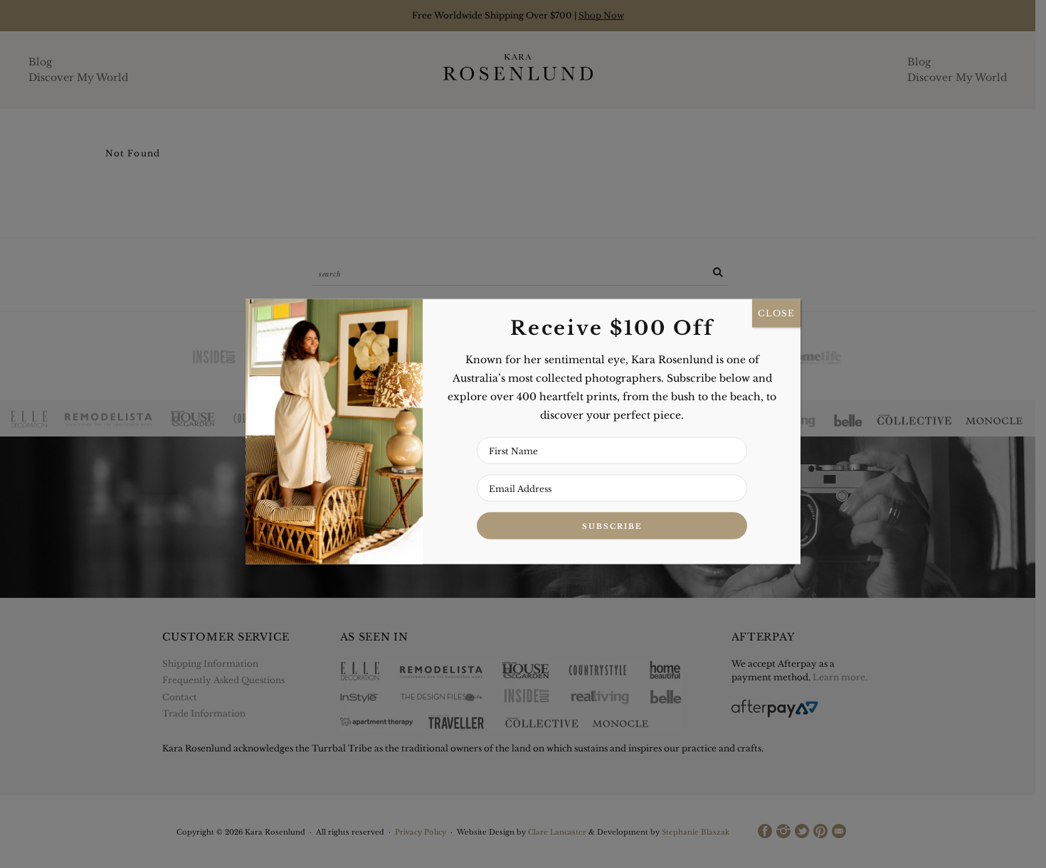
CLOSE (776, 313)
